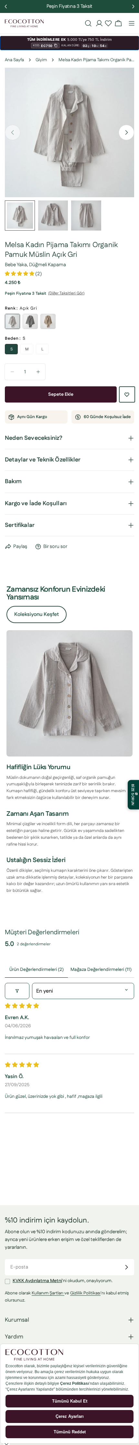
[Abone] (126, 1267)
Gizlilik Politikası (85, 1293)
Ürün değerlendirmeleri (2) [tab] (36, 969)
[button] (108, 23)
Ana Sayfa (14, 60)
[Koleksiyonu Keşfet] (69, 693)
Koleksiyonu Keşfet (36, 614)
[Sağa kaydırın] (126, 132)
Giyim (41, 60)
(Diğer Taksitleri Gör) (66, 293)
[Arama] (88, 23)
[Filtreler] (17, 991)
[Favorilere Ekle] (127, 394)
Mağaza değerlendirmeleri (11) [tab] (101, 969)
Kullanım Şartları (48, 1293)
